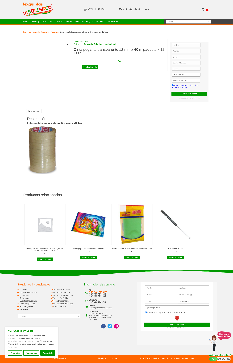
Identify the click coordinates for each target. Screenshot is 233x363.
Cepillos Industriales (28, 293)
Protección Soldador (62, 298)
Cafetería (23, 290)
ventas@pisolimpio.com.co (136, 9)
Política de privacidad (58, 358)
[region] (31, 342)
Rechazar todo (31, 353)
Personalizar (15, 353)
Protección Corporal (61, 293)
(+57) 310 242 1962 (97, 302)
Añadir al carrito (90, 67)
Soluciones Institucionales (39, 32)
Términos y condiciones (108, 358)
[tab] (34, 111)
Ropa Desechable (61, 301)
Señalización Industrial (63, 304)
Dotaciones (24, 298)
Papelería (54, 32)
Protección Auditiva (61, 290)
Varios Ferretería (60, 307)
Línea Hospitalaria (27, 304)
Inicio (25, 32)
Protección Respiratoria (63, 295)
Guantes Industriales (28, 301)
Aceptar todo (48, 353)
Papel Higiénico (26, 307)
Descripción (34, 111)
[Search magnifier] (209, 21)
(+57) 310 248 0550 (97, 296)
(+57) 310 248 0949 (97, 294)
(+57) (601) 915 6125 (98, 292)
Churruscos (24, 295)
